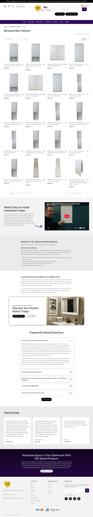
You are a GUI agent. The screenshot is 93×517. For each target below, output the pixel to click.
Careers (50, 492)
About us (33, 487)
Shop (32, 492)
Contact (33, 490)
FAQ (49, 487)
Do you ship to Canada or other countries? (35, 340)
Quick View (9, 60)
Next (34, 193)
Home (24, 22)
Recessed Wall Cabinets (15, 26)
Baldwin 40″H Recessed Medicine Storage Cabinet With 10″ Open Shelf (34, 66)
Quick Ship (31, 22)
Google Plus (78, 499)
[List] (87, 39)
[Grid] (83, 39)
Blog (61, 22)
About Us (55, 22)
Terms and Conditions (36, 500)
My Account (51, 485)
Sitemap (33, 503)
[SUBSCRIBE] (87, 490)
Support (67, 22)
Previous (5, 193)
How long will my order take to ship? (33, 393)
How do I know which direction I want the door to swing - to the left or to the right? (44, 379)
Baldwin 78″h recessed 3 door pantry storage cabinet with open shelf (34, 181)
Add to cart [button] (18, 60)
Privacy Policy (34, 498)
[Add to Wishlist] (23, 64)
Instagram (74, 499)
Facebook (66, 499)
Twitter (70, 499)
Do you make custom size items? (32, 372)
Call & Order (31, 316)
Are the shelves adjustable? (30, 386)
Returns (50, 490)
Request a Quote (19, 316)
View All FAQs (46, 399)
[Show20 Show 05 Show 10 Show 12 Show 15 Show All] (25, 39)
